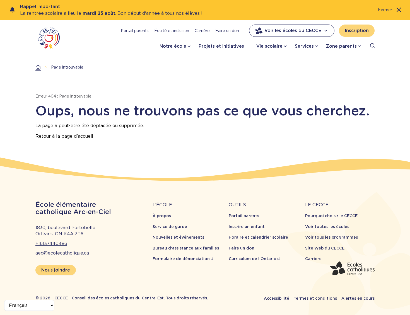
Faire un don (227, 30)
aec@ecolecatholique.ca (62, 253)
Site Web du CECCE (324, 248)
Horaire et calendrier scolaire (258, 237)
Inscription (357, 30)
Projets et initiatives (221, 46)
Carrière (202, 30)
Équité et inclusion (171, 30)
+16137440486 (51, 243)
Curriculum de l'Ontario (252, 258)
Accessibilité (276, 298)
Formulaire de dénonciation (181, 258)
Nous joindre (55, 270)
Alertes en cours (358, 298)
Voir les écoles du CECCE (292, 30)
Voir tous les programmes (331, 237)
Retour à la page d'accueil (64, 136)
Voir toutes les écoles (327, 226)
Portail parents (135, 30)
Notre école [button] (173, 46)
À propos (162, 216)
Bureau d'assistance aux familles (186, 248)
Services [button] (304, 46)
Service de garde (170, 226)
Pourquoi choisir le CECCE (331, 216)
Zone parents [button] (341, 46)
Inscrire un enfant (247, 226)
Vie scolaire (269, 46)
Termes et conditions (315, 298)
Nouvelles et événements (178, 237)
